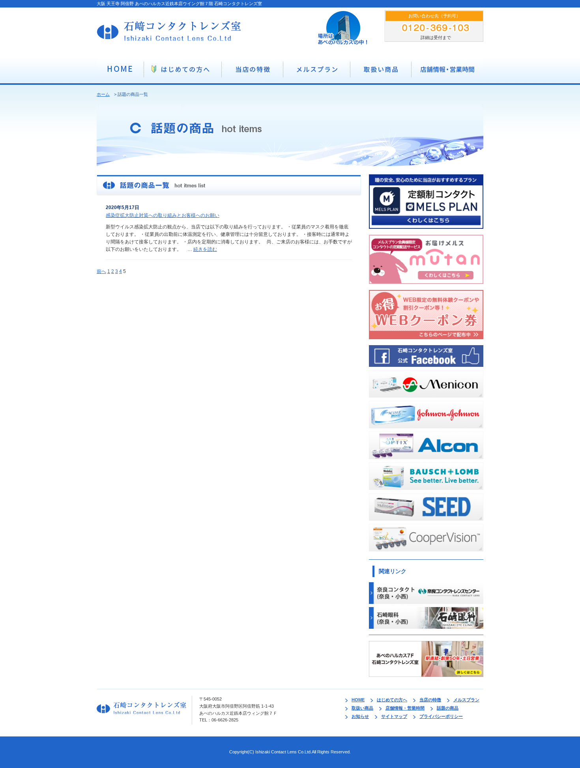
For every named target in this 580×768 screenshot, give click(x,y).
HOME (358, 699)
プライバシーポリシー (441, 716)
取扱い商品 (362, 708)
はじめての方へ (392, 699)
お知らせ (360, 716)
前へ (101, 271)
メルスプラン (466, 699)
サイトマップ (394, 716)
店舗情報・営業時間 (405, 708)
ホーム (103, 94)
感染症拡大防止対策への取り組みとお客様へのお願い (162, 215)
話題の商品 (447, 708)
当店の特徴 (430, 699)
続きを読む (205, 249)
